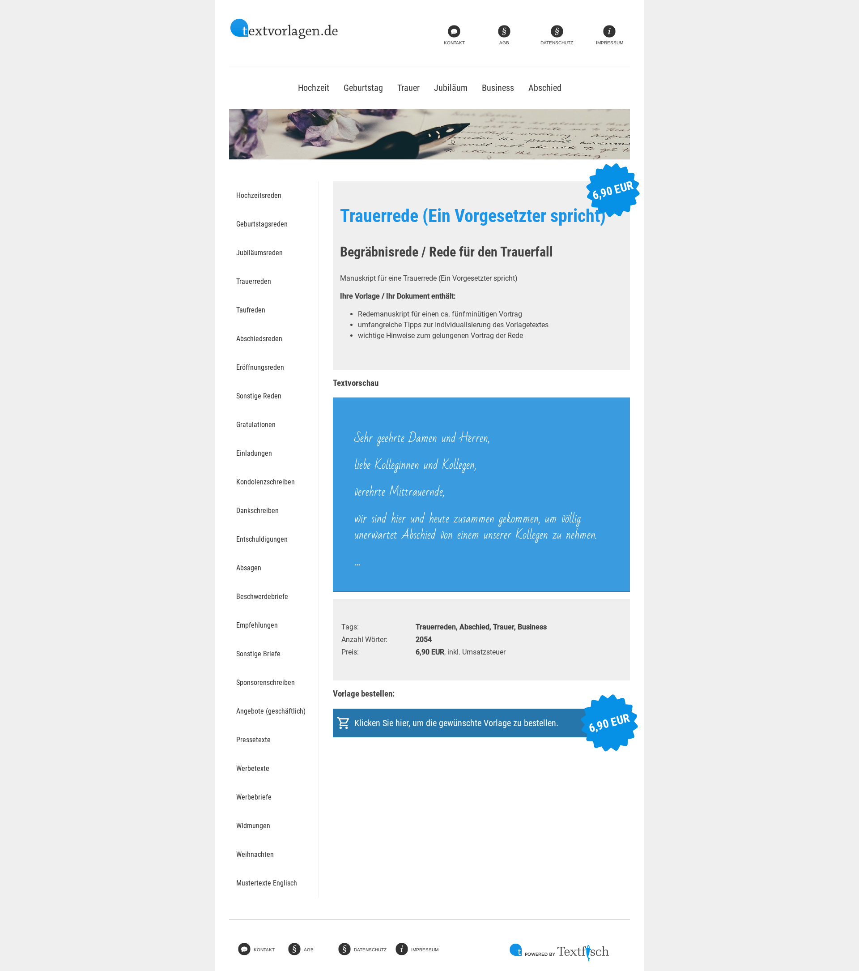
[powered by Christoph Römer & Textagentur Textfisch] (559, 952)
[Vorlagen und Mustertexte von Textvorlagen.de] (284, 30)
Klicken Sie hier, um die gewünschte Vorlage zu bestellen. (492, 723)
